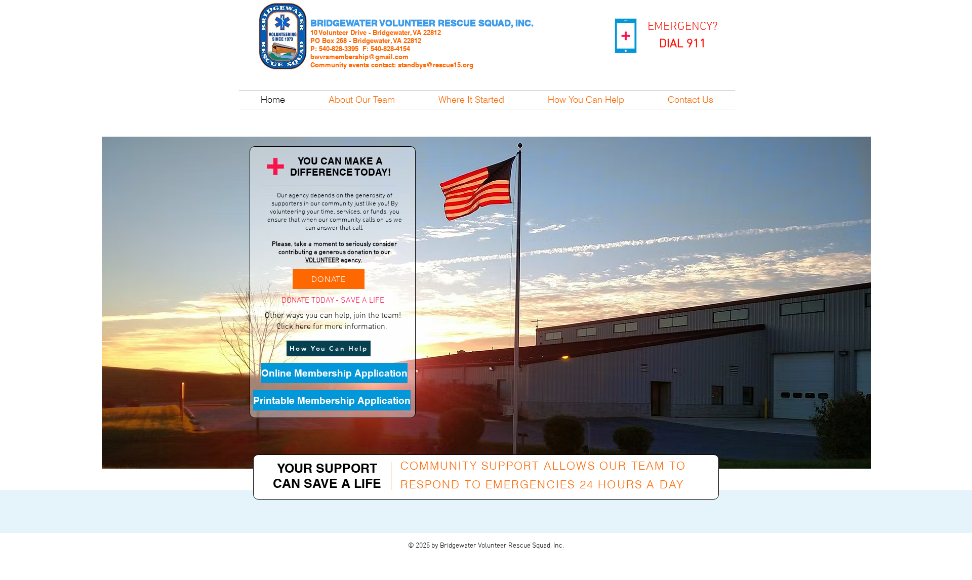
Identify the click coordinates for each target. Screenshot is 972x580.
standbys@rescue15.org (435, 65)
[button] (332, 301)
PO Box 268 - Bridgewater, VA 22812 (365, 40)
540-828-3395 (338, 49)
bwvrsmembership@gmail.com (359, 57)
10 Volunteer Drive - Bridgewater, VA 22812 (375, 32)
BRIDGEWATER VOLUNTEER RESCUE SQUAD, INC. (422, 23)
